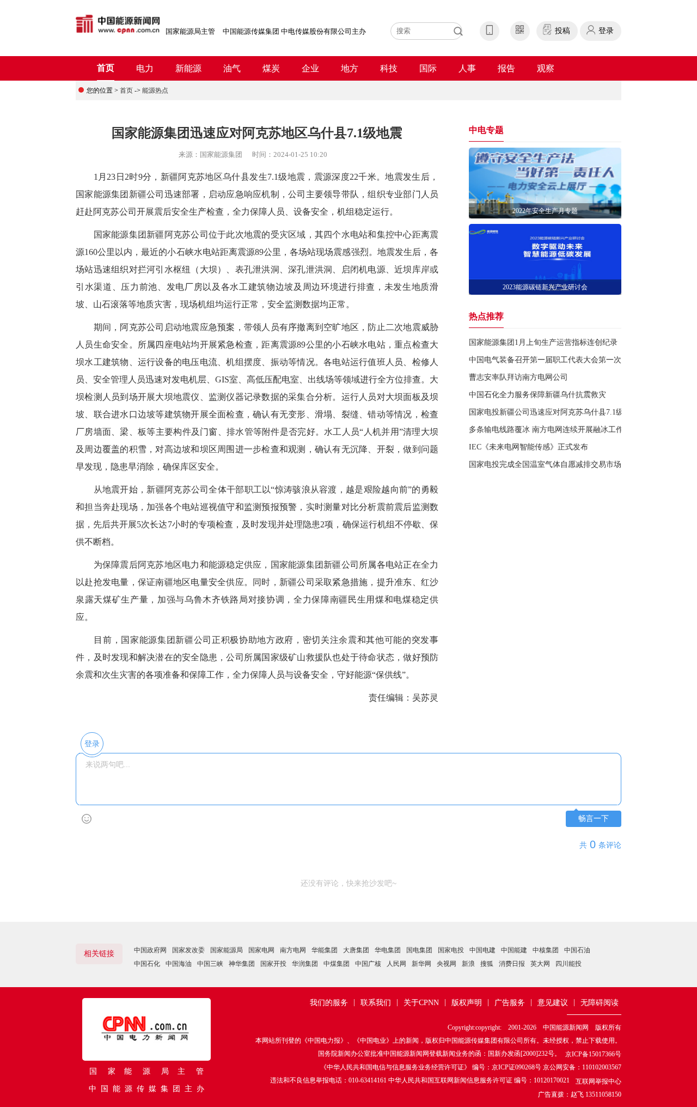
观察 (545, 68)
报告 (506, 68)
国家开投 (273, 964)
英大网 (540, 964)
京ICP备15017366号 (593, 1054)
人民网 (396, 964)
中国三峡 (210, 964)
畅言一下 (593, 818)
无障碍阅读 (599, 1003)
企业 (310, 68)
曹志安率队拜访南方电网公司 (518, 377)
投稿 (562, 31)
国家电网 (261, 950)
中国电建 (482, 950)
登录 (606, 31)
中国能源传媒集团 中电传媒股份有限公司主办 (294, 31)
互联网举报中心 (598, 1081)
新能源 (188, 68)
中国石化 (147, 964)
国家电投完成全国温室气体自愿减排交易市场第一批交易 (564, 464)
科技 (389, 68)
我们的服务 (329, 1003)
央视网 (446, 964)
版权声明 (466, 1003)
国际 (428, 68)
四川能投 (568, 964)
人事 (467, 68)
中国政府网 (150, 950)
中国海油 (179, 964)
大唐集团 (356, 950)
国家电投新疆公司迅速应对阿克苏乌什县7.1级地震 (554, 412)
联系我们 (375, 1003)
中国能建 (514, 950)
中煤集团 (336, 964)
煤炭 (271, 68)
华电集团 (388, 950)
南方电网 (293, 950)
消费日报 (512, 964)
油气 (232, 68)
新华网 (421, 964)
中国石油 (577, 950)
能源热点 (155, 90)
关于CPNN (421, 1003)
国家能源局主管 (190, 31)
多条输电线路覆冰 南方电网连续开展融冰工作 (546, 429)
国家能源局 (226, 950)
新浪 (468, 964)
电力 (145, 68)
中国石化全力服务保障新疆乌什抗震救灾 (537, 395)
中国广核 (368, 964)
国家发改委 (188, 950)
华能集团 (324, 950)
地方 (349, 68)
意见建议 (552, 1003)
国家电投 (451, 950)
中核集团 (546, 950)
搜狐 (486, 964)
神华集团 (242, 964)
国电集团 (419, 950)
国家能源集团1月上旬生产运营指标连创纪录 (543, 342)
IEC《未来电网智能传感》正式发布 (528, 447)
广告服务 (509, 1003)
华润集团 (305, 964)
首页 (105, 67)
